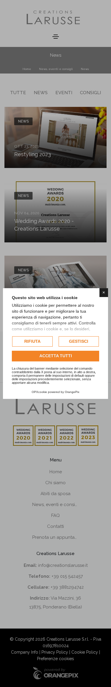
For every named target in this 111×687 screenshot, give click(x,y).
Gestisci (78, 341)
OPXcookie (39, 392)
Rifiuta (32, 341)
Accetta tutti (55, 356)
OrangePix (72, 392)
